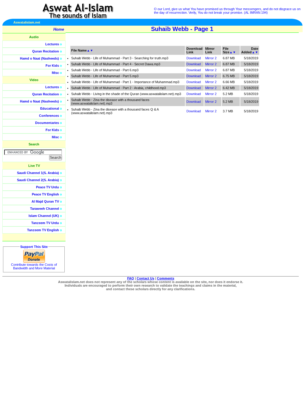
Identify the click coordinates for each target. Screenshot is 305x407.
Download (193, 58)
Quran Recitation (45, 51)
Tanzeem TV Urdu (45, 223)
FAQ (130, 278)
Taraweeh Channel (44, 208)
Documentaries (47, 123)
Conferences (49, 115)
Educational (49, 108)
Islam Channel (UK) (44, 216)
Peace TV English (45, 194)
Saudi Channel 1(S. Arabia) (38, 173)
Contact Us (145, 278)
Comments (165, 278)
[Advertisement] (277, 134)
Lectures (52, 44)
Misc (55, 72)
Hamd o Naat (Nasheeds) (39, 58)
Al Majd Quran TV (45, 201)
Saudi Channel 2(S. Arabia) (38, 180)
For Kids (52, 65)
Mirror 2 (211, 58)
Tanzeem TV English (43, 230)
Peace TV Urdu (47, 187)
